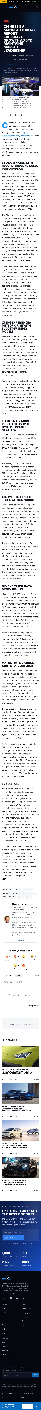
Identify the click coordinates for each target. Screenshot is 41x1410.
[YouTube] (17, 1298)
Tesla (3, 1309)
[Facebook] (10, 1298)
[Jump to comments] (22, 114)
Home (6, 16)
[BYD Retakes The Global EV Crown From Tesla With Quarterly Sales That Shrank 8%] (20, 1093)
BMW (3, 1317)
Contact (4, 1347)
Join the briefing (13, 1238)
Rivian (4, 1313)
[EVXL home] (13, 7)
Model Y (26, 893)
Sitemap (21, 1397)
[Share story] (10, 114)
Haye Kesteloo (19, 904)
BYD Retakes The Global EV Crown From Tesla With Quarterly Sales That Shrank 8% (16, 1108)
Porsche (5, 1325)
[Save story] (4, 114)
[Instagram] (23, 1298)
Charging (25, 1313)
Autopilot (7, 889)
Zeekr (28, 897)
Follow (20, 940)
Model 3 (16, 893)
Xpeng (20, 897)
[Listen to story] (16, 114)
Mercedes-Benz (7, 1321)
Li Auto (6, 893)
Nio (34, 893)
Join (35, 1375)
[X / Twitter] (4, 1298)
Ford (25, 889)
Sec (4, 897)
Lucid (4, 1329)
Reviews (25, 1321)
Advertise (5, 1351)
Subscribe (27, 1406)
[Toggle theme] (36, 7)
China (17, 889)
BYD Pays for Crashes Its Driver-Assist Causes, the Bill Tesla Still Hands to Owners (15, 1145)
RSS (28, 1397)
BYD (14, 16)
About (4, 1342)
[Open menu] (4, 7)
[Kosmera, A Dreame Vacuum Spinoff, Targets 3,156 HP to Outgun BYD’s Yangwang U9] (20, 1167)
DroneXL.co (24, 930)
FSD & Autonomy (28, 1309)
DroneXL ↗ (6, 1359)
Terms (13, 1397)
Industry (25, 1325)
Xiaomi (12, 897)
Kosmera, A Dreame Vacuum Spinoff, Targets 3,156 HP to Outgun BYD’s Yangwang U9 (14, 1182)
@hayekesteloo (18, 935)
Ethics (4, 1355)
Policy (24, 1317)
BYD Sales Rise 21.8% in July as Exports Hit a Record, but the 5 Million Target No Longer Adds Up (17, 1071)
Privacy (5, 1397)
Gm (31, 889)
